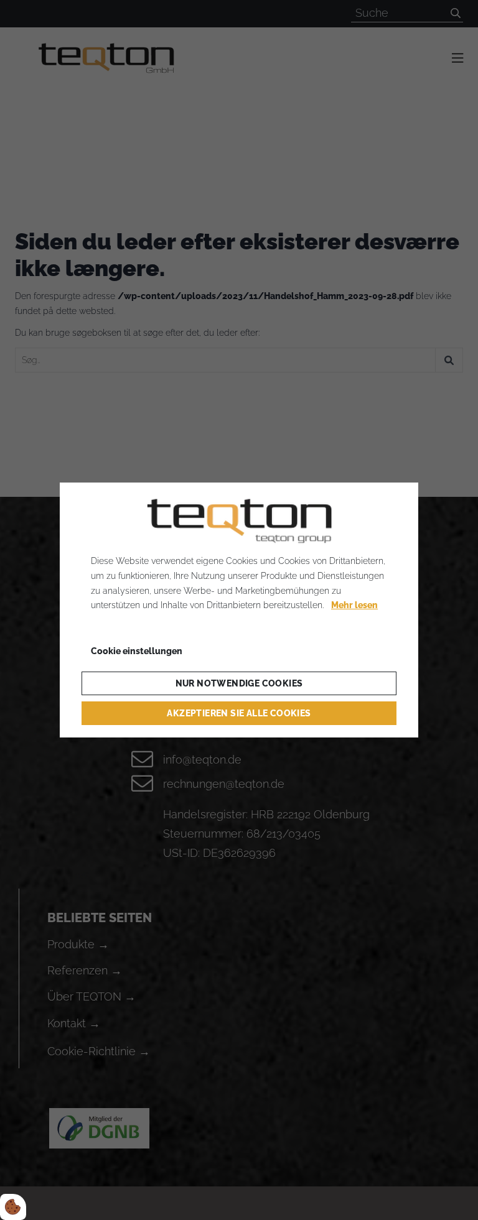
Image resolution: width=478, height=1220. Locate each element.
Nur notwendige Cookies (239, 683)
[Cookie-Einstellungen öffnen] (13, 1207)
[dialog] (239, 610)
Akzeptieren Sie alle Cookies (239, 713)
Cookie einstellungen (136, 651)
